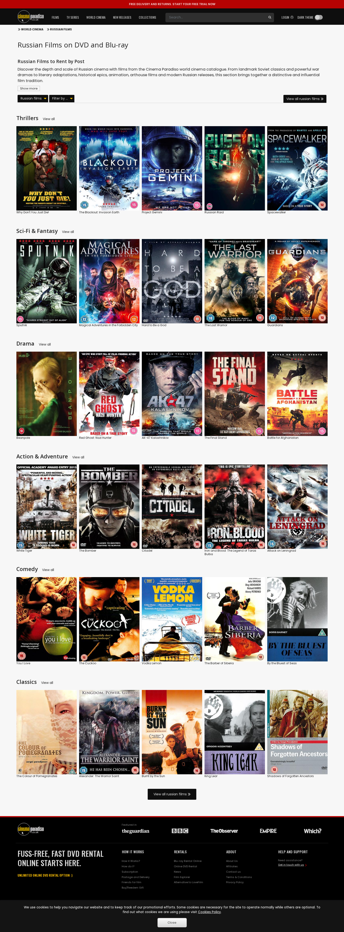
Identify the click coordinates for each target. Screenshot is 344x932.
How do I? (128, 866)
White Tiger (24, 551)
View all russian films (303, 98)
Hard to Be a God (154, 325)
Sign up (46, 197)
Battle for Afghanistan (283, 438)
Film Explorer (182, 877)
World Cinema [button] (96, 17)
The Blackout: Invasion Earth (99, 212)
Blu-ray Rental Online (187, 861)
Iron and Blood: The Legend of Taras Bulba (230, 552)
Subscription (130, 872)
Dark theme (305, 17)
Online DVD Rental (185, 866)
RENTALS (180, 851)
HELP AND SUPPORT (293, 851)
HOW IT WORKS (133, 851)
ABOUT (231, 851)
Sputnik (21, 325)
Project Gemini (152, 212)
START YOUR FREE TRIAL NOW (172, 4)
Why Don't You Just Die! (32, 212)
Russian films (61, 29)
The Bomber (87, 551)
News (177, 872)
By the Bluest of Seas (282, 663)
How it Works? (131, 861)
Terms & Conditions (239, 877)
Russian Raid (214, 212)
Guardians (275, 325)
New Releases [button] (122, 17)
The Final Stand (216, 438)
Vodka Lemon (151, 663)
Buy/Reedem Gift (133, 887)
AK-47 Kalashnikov (155, 438)
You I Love (23, 663)
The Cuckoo (87, 663)
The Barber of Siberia (219, 663)
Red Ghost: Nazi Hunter (95, 438)
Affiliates (232, 866)
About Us (232, 861)
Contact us (233, 872)
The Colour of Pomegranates (36, 776)
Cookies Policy (209, 912)
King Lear (211, 776)
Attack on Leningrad (281, 551)
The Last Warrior (216, 325)
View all (49, 119)
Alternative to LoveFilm (188, 882)
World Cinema (32, 29)
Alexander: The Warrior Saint (99, 776)
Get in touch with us (291, 865)
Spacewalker (276, 212)
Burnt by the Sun (153, 776)
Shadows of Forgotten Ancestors (290, 776)
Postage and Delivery (136, 877)
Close (172, 923)
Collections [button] (147, 17)
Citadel (147, 551)
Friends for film (131, 882)
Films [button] (55, 17)
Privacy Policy (235, 882)
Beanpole (23, 438)
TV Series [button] (72, 17)
